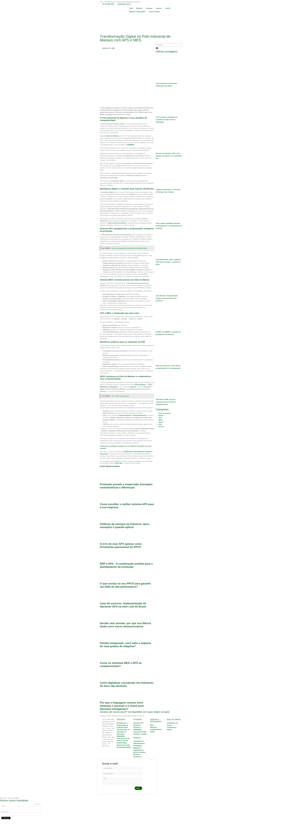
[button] (103, 716)
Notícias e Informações (137, 11)
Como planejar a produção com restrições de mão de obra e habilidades (167, 119)
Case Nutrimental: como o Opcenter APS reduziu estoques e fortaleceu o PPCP (168, 262)
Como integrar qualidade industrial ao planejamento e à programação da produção (169, 226)
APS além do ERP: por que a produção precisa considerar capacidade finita (166, 402)
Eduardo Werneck (125, 415)
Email (3, 805)
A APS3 (167, 8)
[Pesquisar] (157, 48)
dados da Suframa (112, 136)
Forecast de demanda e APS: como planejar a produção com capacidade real (168, 156)
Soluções (139, 8)
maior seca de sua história (117, 223)
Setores (158, 8)
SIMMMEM (130, 145)
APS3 (131, 8)
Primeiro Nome (5, 811)
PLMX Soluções (140, 384)
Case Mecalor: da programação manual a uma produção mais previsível (166, 298)
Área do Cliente (154, 11)
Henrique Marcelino (140, 415)
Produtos (149, 8)
